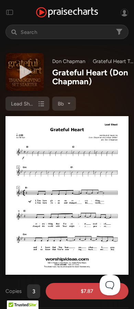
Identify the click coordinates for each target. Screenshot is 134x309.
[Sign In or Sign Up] (124, 12)
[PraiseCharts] (67, 12)
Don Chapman (68, 61)
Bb (61, 104)
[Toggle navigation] (9, 12)
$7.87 (87, 291)
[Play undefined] (25, 72)
